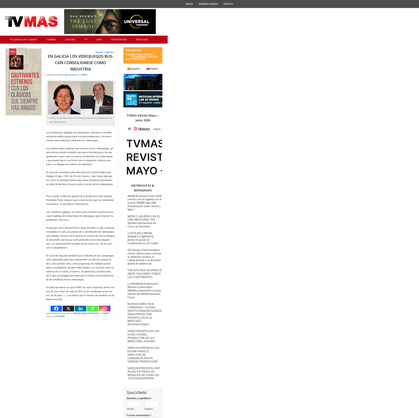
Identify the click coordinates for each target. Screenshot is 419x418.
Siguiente (110, 52)
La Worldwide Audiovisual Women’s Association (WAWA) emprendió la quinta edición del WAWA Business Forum (144, 290)
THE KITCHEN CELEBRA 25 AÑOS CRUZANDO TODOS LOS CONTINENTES (145, 274)
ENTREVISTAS (119, 39)
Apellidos (148, 409)
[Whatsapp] (92, 308)
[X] (68, 308)
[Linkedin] (80, 308)
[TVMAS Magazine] (31, 21)
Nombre (130, 409)
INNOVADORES (80, 313)
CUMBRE (51, 39)
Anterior (98, 52)
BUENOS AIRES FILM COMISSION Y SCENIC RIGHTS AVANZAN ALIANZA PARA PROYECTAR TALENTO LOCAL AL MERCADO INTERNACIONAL (145, 314)
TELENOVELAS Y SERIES (23, 39)
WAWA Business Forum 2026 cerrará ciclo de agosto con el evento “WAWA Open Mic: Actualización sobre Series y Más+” (145, 203)
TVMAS (83, 75)
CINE (99, 39)
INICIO (189, 4)
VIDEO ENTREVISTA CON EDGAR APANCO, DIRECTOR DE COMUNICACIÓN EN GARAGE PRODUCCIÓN (143, 355)
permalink (60, 316)
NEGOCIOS (142, 39)
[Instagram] (104, 308)
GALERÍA (70, 39)
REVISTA (228, 4)
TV (85, 39)
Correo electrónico (139, 415)
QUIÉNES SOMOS (208, 4)
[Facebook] (56, 308)
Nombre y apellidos (139, 398)
